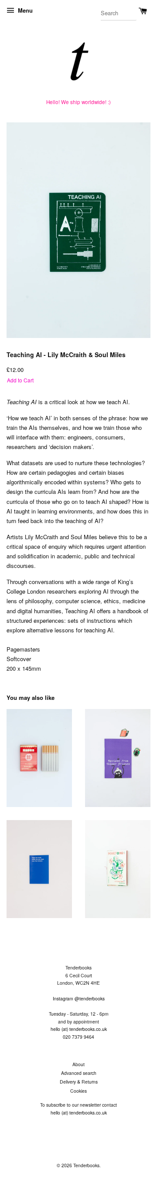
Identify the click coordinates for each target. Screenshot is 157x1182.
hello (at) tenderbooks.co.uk (79, 1029)
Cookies (78, 1090)
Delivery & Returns (79, 1081)
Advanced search (78, 1073)
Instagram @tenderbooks (79, 998)
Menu (24, 10)
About (78, 1064)
